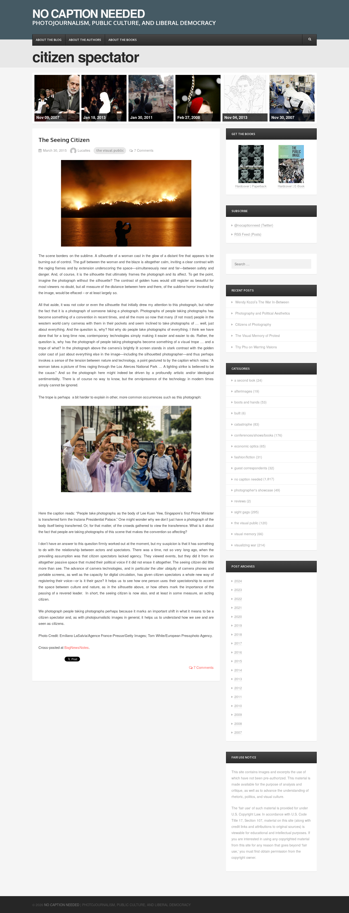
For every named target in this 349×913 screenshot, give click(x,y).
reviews (240, 501)
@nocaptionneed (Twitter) (253, 225)
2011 (238, 696)
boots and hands (246, 402)
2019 (238, 625)
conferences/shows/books (253, 435)
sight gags (242, 512)
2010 (238, 705)
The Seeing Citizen (64, 139)
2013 (238, 678)
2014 (238, 670)
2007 (238, 732)
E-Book (299, 186)
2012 (238, 687)
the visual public (110, 150)
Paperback (259, 186)
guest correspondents (250, 468)
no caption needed (248, 479)
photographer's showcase (253, 490)
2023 (238, 589)
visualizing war (245, 545)
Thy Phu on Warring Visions (256, 347)
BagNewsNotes (76, 647)
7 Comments (143, 150)
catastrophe (243, 424)
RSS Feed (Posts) (247, 234)
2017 (238, 643)
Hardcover (242, 186)
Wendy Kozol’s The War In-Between (262, 302)
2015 (238, 661)
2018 (238, 634)
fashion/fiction (244, 457)
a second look (244, 380)
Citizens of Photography (253, 324)
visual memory (245, 533)
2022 (238, 598)
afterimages (243, 391)
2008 (238, 723)
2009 (238, 714)
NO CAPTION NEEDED (88, 13)
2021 (238, 607)
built (237, 413)
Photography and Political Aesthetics (262, 313)
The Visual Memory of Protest (257, 335)
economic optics (246, 446)
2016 (238, 652)
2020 (238, 616)
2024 (238, 580)
